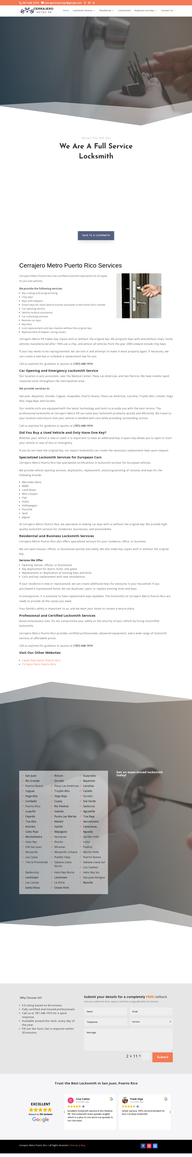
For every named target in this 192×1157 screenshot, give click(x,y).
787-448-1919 (96, 966)
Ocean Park (61, 887)
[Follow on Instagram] (149, 1146)
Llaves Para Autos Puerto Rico (41, 660)
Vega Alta (31, 796)
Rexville (88, 882)
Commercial (124, 10)
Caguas (30, 791)
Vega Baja (60, 796)
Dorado (59, 781)
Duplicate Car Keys (144, 10)
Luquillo (30, 811)
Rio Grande (32, 781)
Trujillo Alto (62, 791)
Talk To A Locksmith (96, 235)
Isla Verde (89, 801)
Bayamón (89, 781)
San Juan (30, 775)
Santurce (89, 806)
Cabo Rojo (31, 831)
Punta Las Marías (65, 816)
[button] (170, 1112)
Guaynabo (89, 775)
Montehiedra (33, 836)
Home (66, 10)
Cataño (87, 791)
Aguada (88, 831)
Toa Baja (88, 816)
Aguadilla (89, 811)
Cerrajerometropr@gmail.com (42, 966)
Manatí (58, 821)
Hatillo (58, 826)
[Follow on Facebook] (143, 1146)
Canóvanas (90, 826)
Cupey (58, 801)
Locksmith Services (83, 10)
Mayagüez (60, 831)
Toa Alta (30, 821)
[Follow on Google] (155, 1146)
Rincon (58, 775)
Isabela (58, 811)
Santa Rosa (32, 887)
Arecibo (30, 826)
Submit (162, 1057)
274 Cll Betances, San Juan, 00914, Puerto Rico (150, 968)
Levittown (31, 877)
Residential (105, 10)
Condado (31, 801)
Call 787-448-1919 (116, 84)
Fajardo (30, 816)
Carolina (88, 786)
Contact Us (167, 10)
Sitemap (74, 1145)
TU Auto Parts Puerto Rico (39, 664)
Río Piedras (61, 806)
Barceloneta (91, 821)
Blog (83, 1145)
